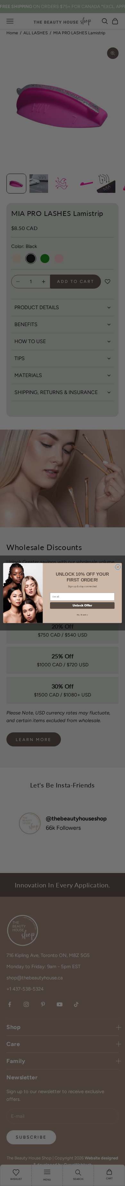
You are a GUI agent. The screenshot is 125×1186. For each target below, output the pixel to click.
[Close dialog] (118, 567)
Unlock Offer (82, 605)
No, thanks (82, 614)
